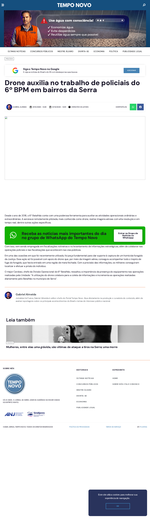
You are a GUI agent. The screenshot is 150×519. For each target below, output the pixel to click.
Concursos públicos (87, 384)
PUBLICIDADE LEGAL (85, 407)
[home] (74, 5)
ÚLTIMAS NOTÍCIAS (85, 378)
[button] (133, 107)
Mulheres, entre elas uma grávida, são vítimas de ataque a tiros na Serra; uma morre (62, 347)
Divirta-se (81, 396)
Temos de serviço (113, 427)
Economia (81, 402)
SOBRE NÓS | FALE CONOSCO (125, 384)
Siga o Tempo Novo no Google (41, 69)
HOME (115, 378)
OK (117, 506)
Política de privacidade (79, 427)
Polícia (9, 59)
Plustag (143, 427)
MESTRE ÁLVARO (83, 390)
